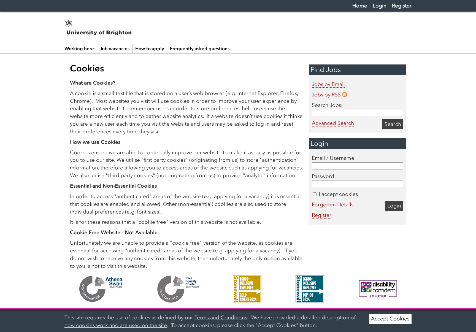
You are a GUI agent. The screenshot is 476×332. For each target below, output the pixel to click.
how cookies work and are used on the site (115, 325)
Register (402, 5)
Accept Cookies (390, 318)
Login (379, 5)
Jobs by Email (328, 84)
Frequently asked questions (199, 48)
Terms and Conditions (220, 317)
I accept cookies (337, 194)
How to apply (149, 48)
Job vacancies (114, 48)
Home (359, 5)
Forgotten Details (332, 204)
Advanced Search (333, 123)
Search (393, 124)
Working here (79, 48)
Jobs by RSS (326, 94)
